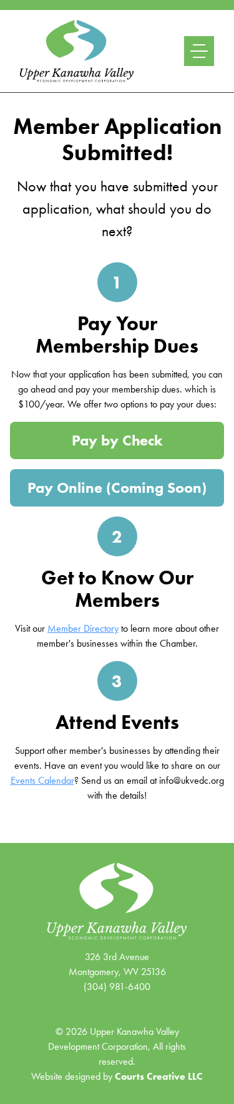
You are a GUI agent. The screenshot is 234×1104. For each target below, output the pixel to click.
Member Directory (83, 628)
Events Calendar (42, 780)
